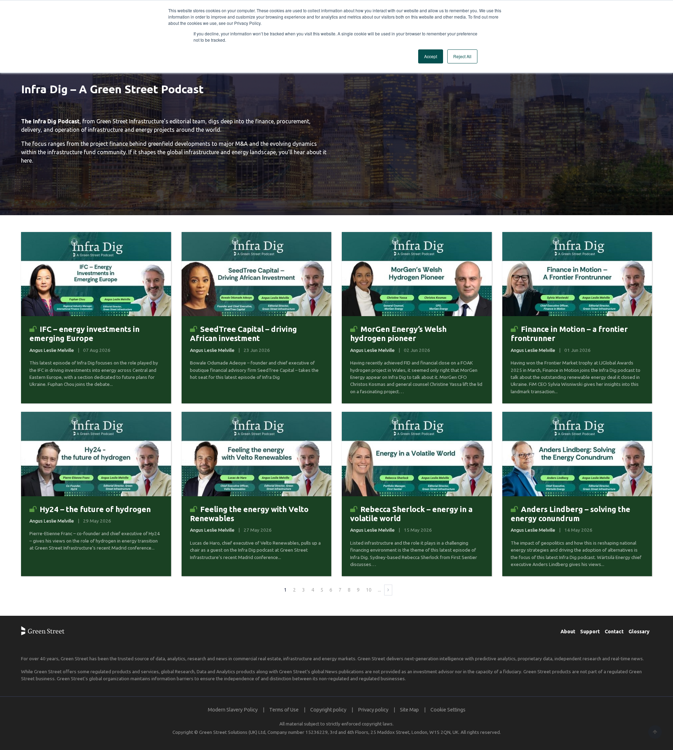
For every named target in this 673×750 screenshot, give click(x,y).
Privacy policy (373, 709)
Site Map (409, 709)
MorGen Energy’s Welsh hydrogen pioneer (398, 333)
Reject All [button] (462, 56)
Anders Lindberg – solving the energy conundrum (570, 514)
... (379, 590)
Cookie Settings (447, 709)
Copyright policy (328, 709)
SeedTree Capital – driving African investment (243, 333)
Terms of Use (284, 709)
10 (369, 590)
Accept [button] (430, 56)
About (567, 631)
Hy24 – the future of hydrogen (95, 509)
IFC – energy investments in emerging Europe (84, 333)
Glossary (639, 631)
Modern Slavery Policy (233, 709)
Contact (614, 631)
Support (590, 631)
